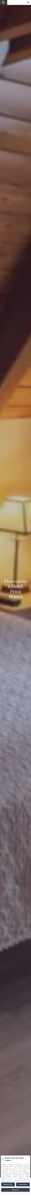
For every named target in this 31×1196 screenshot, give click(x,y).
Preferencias (15, 1190)
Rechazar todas (8, 1184)
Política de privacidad (12, 1181)
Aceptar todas (23, 1184)
